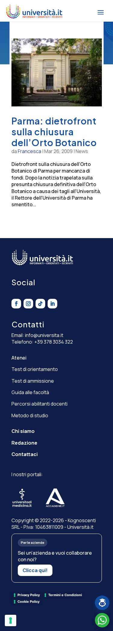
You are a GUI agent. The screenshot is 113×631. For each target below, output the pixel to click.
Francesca (29, 151)
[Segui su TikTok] (40, 303)
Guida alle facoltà (30, 392)
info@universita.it (44, 335)
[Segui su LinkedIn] (52, 303)
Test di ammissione (32, 381)
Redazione (24, 443)
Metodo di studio (29, 415)
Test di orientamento (34, 369)
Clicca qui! (35, 570)
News (82, 151)
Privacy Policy (28, 595)
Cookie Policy (28, 601)
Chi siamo (23, 431)
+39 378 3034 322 (53, 341)
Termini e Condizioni (65, 595)
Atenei (19, 357)
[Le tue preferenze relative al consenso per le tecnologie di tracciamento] (10, 620)
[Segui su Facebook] (16, 303)
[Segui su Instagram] (28, 303)
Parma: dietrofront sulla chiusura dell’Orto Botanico (54, 131)
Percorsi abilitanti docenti (39, 403)
